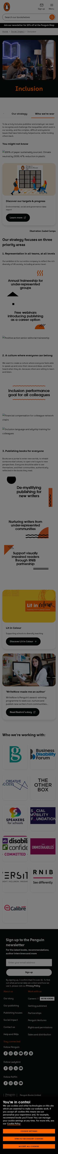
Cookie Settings (29, 1131)
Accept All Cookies (29, 1146)
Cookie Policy (13, 1123)
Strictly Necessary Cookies (29, 1139)
